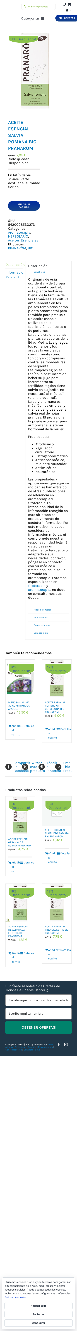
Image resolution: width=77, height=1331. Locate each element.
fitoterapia (36, 586)
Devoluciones (45, 1047)
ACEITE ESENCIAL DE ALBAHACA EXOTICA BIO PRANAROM (18, 931)
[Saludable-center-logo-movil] (12, 5)
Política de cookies (15, 1297)
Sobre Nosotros (13, 1049)
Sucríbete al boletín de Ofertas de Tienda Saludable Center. (32, 988)
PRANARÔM (17, 248)
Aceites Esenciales (23, 240)
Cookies (32, 1047)
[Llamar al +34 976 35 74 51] (65, 4)
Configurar (38, 1322)
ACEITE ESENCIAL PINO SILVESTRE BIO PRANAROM (57, 930)
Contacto (29, 1049)
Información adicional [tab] (14, 274)
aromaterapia (39, 590)
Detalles (28, 725)
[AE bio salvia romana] (38, 71)
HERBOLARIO (18, 236)
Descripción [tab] (14, 265)
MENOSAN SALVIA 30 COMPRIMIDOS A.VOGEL (19, 705)
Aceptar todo (39, 1305)
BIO (30, 248)
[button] (48, 272)
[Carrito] (69, 4)
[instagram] (66, 1044)
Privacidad (20, 1047)
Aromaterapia (19, 232)
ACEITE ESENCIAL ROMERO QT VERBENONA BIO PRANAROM (55, 707)
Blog (37, 1049)
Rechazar (38, 1314)
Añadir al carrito (24, 206)
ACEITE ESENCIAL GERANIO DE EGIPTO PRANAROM (19, 842)
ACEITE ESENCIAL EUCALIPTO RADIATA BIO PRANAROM (57, 833)
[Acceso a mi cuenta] (68, 10)
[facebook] (59, 1044)
